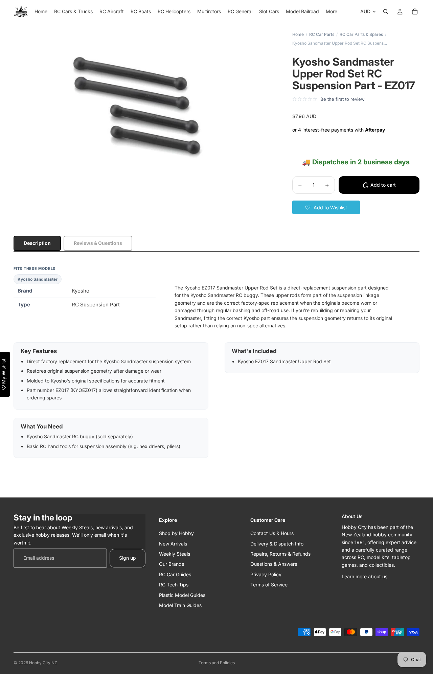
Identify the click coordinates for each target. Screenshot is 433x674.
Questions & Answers (273, 564)
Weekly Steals (174, 553)
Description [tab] (37, 243)
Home (298, 34)
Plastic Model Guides (182, 595)
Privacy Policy (265, 574)
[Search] (385, 11)
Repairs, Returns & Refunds (280, 553)
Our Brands (171, 564)
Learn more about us (364, 576)
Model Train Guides (180, 605)
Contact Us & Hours (272, 533)
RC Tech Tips (173, 584)
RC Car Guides (175, 574)
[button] (326, 207)
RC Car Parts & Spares (361, 34)
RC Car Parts (321, 34)
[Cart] (414, 11)
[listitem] (331, 11)
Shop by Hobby (176, 533)
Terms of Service (269, 584)
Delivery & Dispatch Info (276, 543)
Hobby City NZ (43, 662)
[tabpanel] (216, 362)
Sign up (127, 558)
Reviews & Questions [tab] (98, 243)
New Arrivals (173, 543)
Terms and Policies (217, 662)
